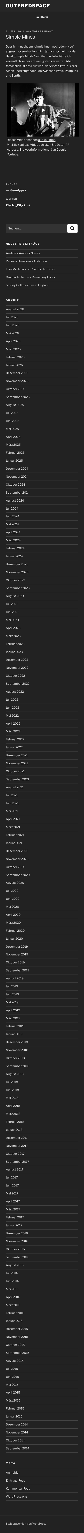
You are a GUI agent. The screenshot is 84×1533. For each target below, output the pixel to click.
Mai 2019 (12, 1002)
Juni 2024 (12, 516)
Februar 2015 (15, 1408)
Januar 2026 (14, 365)
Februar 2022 (15, 739)
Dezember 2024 (17, 468)
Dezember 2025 (17, 373)
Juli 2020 (12, 891)
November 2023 (17, 572)
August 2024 (15, 500)
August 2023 (15, 596)
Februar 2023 (15, 644)
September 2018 (17, 1066)
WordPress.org (16, 1496)
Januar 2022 (14, 747)
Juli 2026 (12, 317)
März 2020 (13, 922)
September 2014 (17, 1448)
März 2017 (13, 1209)
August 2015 (15, 1361)
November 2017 (17, 1146)
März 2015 (13, 1400)
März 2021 (13, 827)
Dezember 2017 (17, 1138)
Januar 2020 (14, 938)
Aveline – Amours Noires (23, 253)
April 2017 (13, 1201)
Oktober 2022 (15, 675)
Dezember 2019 (17, 946)
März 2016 (13, 1305)
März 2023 (13, 636)
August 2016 (15, 1265)
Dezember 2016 (17, 1233)
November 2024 (17, 476)
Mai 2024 (12, 524)
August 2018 (15, 1074)
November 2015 (17, 1337)
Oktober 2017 (15, 1153)
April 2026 (13, 341)
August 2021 (14, 787)
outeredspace (28, 6)
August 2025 (15, 405)
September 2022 (17, 683)
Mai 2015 (12, 1385)
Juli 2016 (12, 1273)
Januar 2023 (14, 652)
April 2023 (13, 628)
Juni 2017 (12, 1185)
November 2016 (17, 1241)
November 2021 (17, 763)
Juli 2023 (12, 604)
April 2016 (13, 1297)
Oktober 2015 (15, 1345)
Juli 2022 (12, 699)
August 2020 (15, 883)
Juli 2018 (12, 1082)
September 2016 (17, 1257)
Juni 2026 (12, 325)
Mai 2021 (12, 811)
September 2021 (17, 779)
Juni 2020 (12, 899)
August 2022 (15, 691)
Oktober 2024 (15, 484)
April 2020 (13, 914)
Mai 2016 (12, 1289)
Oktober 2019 (15, 962)
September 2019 (17, 970)
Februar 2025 (15, 452)
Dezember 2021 (17, 755)
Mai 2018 (12, 1098)
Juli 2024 (12, 508)
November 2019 (17, 954)
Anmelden (13, 1472)
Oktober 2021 (15, 771)
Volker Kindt (42, 31)
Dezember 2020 (17, 851)
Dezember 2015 (17, 1329)
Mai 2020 (12, 907)
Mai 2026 (12, 333)
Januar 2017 (14, 1225)
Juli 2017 (12, 1177)
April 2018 (13, 1106)
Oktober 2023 (15, 580)
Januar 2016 (14, 1321)
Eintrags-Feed (15, 1480)
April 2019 (13, 1010)
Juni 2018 (12, 1090)
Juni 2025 (12, 421)
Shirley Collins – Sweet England (27, 285)
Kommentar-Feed (18, 1488)
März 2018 (13, 1114)
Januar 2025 (14, 460)
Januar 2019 (14, 1034)
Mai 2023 (12, 620)
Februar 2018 (15, 1122)
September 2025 (18, 397)
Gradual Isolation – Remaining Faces (30, 277)
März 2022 (13, 731)
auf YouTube (46, 140)
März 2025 (13, 444)
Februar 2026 (15, 357)
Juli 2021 (12, 795)
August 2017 (14, 1169)
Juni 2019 (12, 994)
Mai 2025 (12, 429)
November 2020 (17, 859)
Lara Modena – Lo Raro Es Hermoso (30, 269)
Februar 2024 (15, 548)
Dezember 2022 (17, 660)
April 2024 (13, 532)
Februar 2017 (15, 1217)
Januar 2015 (14, 1416)
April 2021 (13, 819)
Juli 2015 (12, 1369)
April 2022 (13, 723)
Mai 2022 (12, 715)
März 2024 (13, 540)
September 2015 (17, 1353)
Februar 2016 (15, 1313)
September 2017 (17, 1161)
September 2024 (18, 492)
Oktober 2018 (15, 1058)
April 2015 (13, 1392)
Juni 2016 (12, 1281)
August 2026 (15, 309)
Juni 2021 (12, 803)
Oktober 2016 (15, 1249)
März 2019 (13, 1018)
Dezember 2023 (17, 564)
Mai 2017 (12, 1193)
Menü (44, 17)
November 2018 (17, 1050)
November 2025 (17, 381)
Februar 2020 (15, 930)
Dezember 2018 (17, 1042)
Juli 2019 (12, 986)
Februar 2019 (15, 1026)
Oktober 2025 (15, 389)
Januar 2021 (14, 843)
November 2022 (17, 667)
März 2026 (13, 349)
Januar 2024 (14, 556)
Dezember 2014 (17, 1424)
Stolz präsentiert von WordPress (26, 1523)
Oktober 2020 (15, 867)
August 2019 (15, 978)
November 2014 (17, 1432)
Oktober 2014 (15, 1440)
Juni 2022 (12, 707)
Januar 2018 (14, 1130)
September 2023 (18, 588)
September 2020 (18, 875)
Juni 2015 (12, 1377)
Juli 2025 (12, 413)
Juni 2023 (12, 612)
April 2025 (13, 437)
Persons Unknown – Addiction (26, 261)
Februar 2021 (15, 835)
